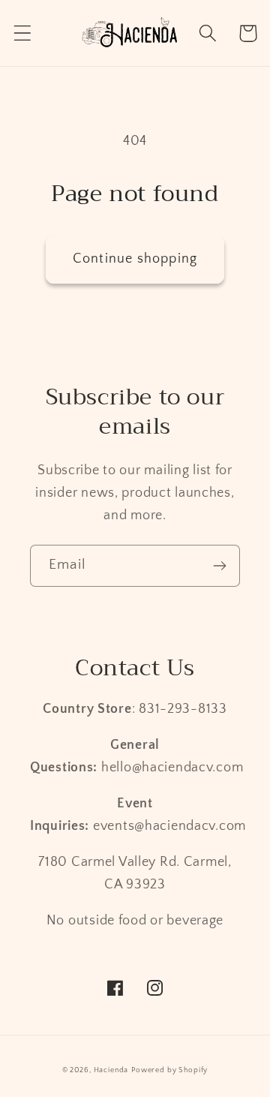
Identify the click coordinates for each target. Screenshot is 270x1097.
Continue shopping (135, 258)
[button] (23, 33)
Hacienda (111, 1070)
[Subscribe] (219, 566)
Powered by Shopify (169, 1070)
